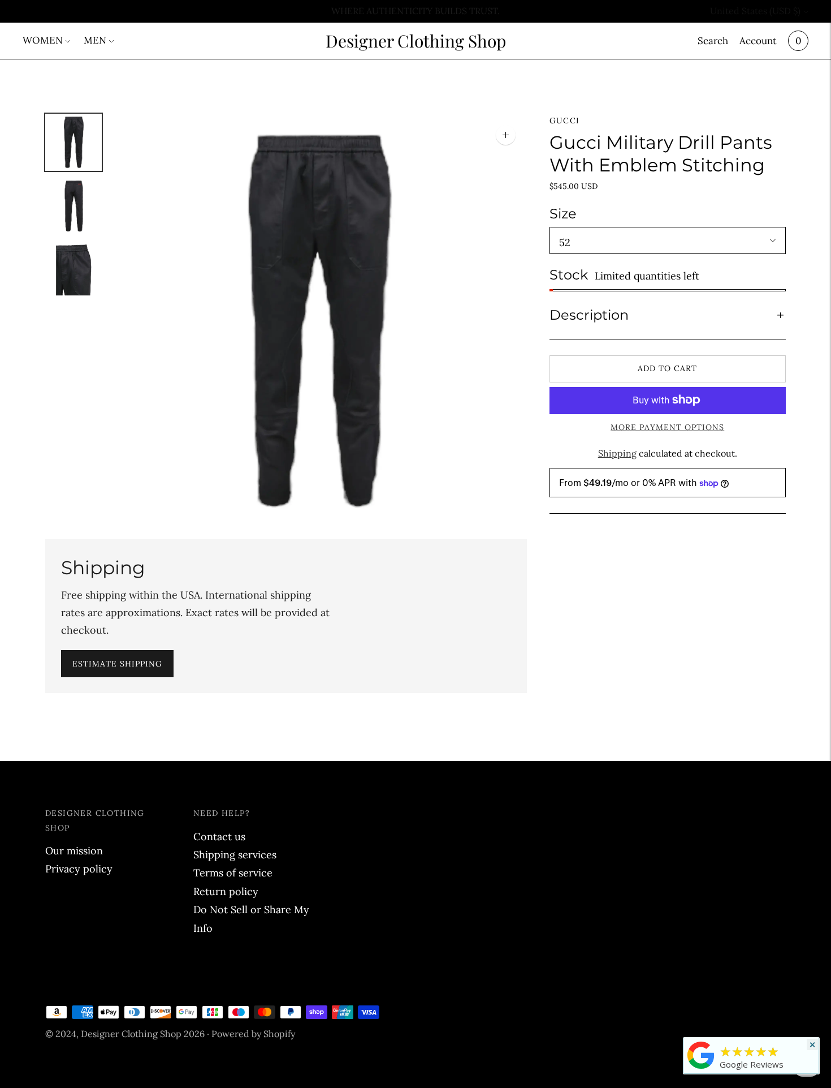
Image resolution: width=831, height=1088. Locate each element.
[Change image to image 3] (73, 270)
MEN (95, 40)
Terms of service (232, 872)
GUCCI (564, 120)
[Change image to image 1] (73, 142)
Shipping (617, 452)
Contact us (219, 836)
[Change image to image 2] (73, 206)
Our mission (74, 850)
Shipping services (234, 854)
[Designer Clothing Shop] (701, 1068)
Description (589, 315)
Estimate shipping (117, 664)
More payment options (667, 427)
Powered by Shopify (253, 1033)
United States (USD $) (755, 10)
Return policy (225, 891)
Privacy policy (78, 868)
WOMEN (43, 40)
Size (563, 213)
